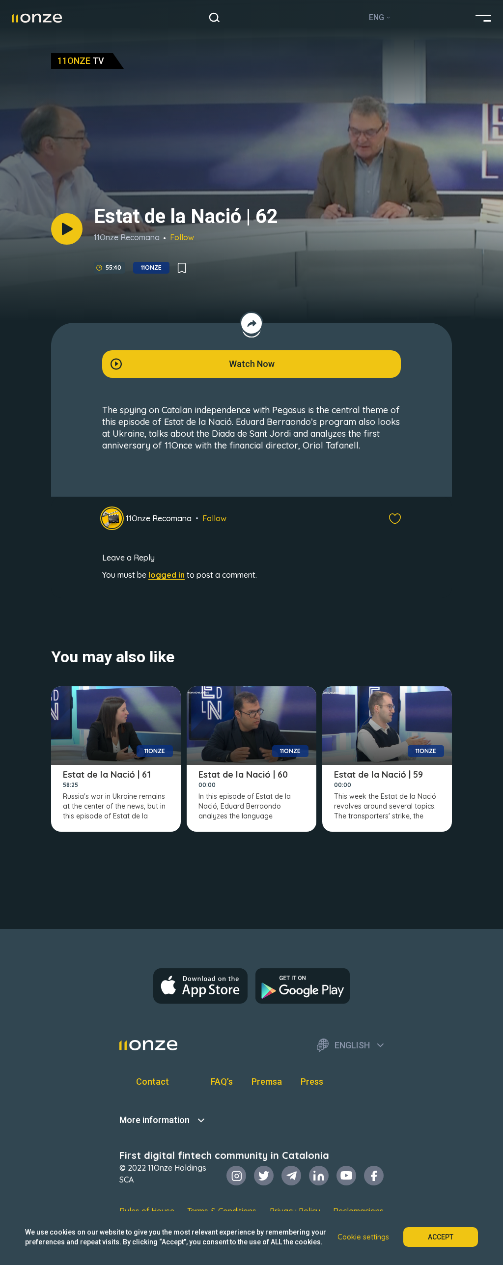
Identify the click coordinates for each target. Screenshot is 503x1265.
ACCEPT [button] (440, 1237)
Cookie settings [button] (363, 1237)
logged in (166, 575)
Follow (182, 237)
